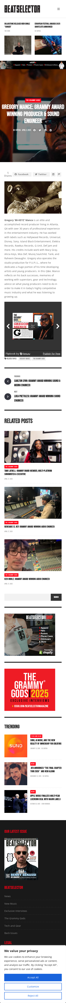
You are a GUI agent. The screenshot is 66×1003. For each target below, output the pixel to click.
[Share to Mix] (59, 174)
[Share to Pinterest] (51, 130)
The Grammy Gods (33, 100)
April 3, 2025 (26, 130)
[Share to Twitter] (40, 130)
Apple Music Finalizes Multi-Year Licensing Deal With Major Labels (45, 797)
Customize (33, 986)
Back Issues (10, 933)
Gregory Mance (25, 358)
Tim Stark (7, 31)
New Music (10, 903)
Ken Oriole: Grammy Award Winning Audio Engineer (27, 579)
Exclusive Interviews (15, 910)
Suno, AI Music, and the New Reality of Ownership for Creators (45, 742)
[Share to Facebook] (34, 130)
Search (56, 597)
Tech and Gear (36, 736)
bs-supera (38, 31)
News (33, 764)
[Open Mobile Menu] (59, 9)
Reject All (33, 995)
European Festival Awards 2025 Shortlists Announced (47, 25)
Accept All (33, 977)
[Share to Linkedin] (45, 130)
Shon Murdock (45, 804)
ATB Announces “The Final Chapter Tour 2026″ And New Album (45, 769)
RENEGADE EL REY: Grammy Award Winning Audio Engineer (29, 526)
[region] (33, 974)
